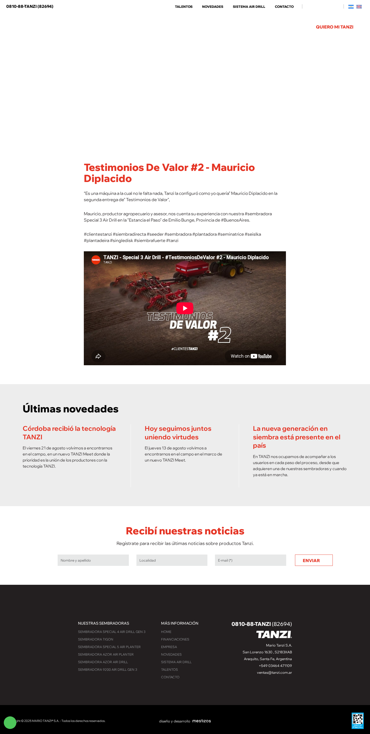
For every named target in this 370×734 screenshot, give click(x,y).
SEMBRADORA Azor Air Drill (103, 662)
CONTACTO (284, 6)
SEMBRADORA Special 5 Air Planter (109, 647)
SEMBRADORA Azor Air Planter (106, 654)
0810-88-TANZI (29, 6)
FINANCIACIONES (175, 639)
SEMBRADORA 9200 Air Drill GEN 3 (107, 669)
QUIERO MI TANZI (334, 26)
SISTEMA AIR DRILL (249, 6)
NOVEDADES (212, 6)
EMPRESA (169, 647)
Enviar (311, 560)
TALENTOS (184, 6)
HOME (166, 632)
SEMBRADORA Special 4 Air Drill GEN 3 (111, 632)
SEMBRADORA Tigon (95, 639)
